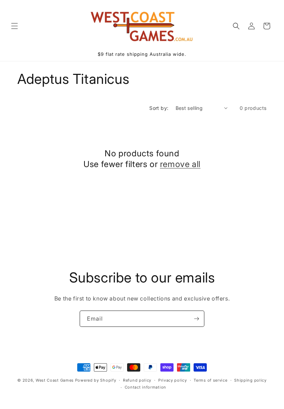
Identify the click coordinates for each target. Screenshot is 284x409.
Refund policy (137, 380)
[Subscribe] (196, 319)
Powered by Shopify (95, 380)
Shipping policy (250, 380)
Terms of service (210, 380)
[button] (14, 26)
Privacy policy (172, 380)
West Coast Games (55, 380)
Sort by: (158, 108)
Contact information (145, 387)
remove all (180, 164)
